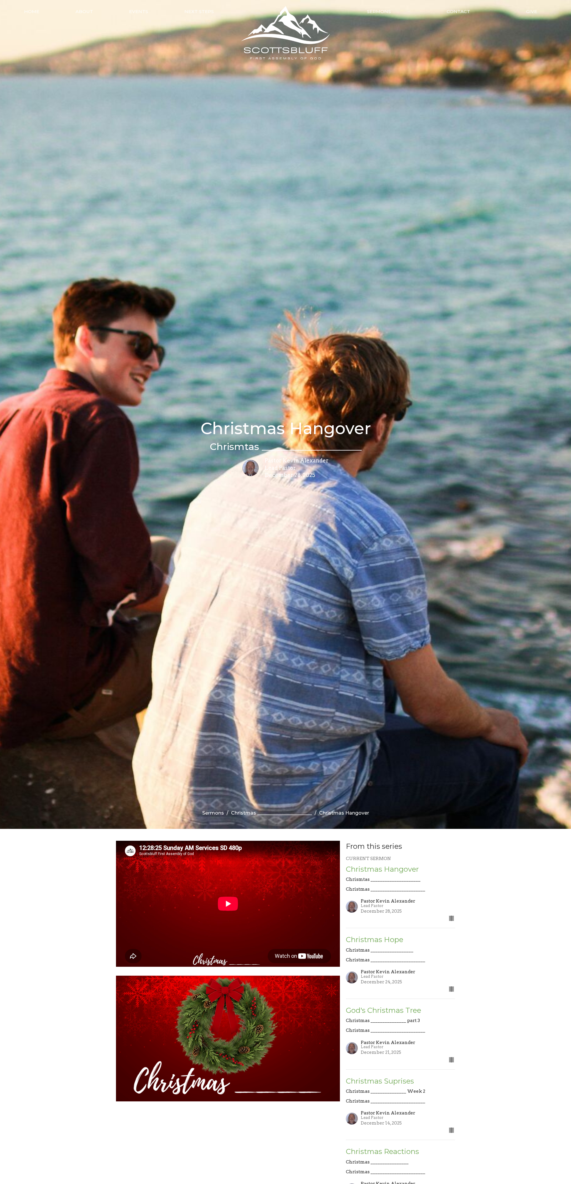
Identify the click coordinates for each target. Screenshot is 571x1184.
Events (138, 11)
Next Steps (199, 11)
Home (31, 11)
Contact (458, 11)
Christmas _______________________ (271, 813)
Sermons (379, 11)
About (84, 11)
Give (531, 11)
